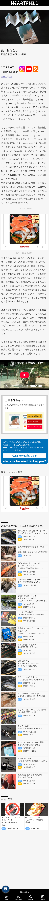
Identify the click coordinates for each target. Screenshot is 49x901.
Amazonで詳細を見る (32, 416)
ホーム (4, 76)
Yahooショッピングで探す (32, 427)
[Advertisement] (24, 859)
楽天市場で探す (33, 421)
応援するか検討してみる (24, 455)
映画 (10, 76)
